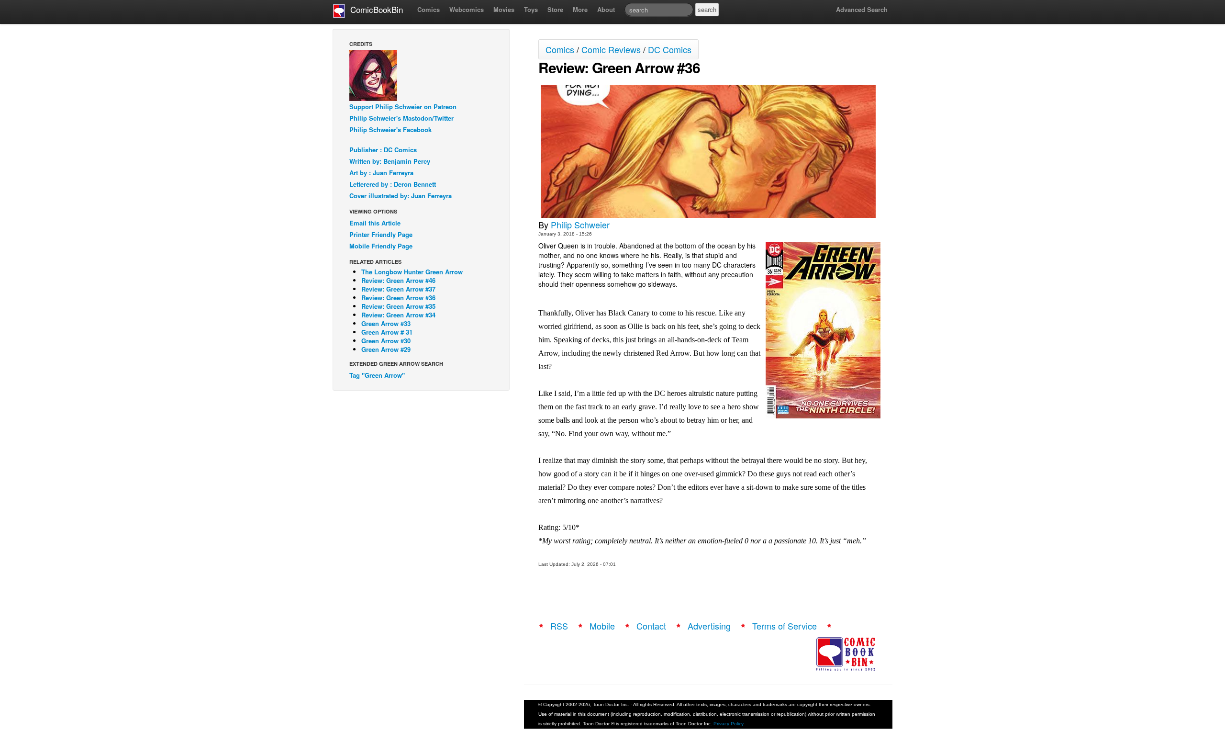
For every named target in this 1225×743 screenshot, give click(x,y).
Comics (428, 9)
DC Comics (669, 49)
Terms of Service (784, 625)
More (580, 9)
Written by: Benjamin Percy (389, 161)
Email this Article (375, 222)
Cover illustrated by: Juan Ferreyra (400, 195)
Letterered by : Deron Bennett (392, 184)
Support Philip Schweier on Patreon (403, 106)
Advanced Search (862, 9)
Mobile (602, 625)
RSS (559, 625)
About (606, 9)
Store (555, 9)
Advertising (709, 625)
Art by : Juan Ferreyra (381, 172)
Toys (531, 9)
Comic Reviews (611, 49)
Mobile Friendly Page (380, 245)
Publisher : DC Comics (383, 149)
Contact (651, 625)
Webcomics (466, 9)
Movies (503, 9)
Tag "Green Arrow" (377, 375)
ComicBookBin (374, 9)
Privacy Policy (728, 723)
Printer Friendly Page (380, 234)
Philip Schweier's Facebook (390, 129)
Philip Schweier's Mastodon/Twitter (401, 118)
